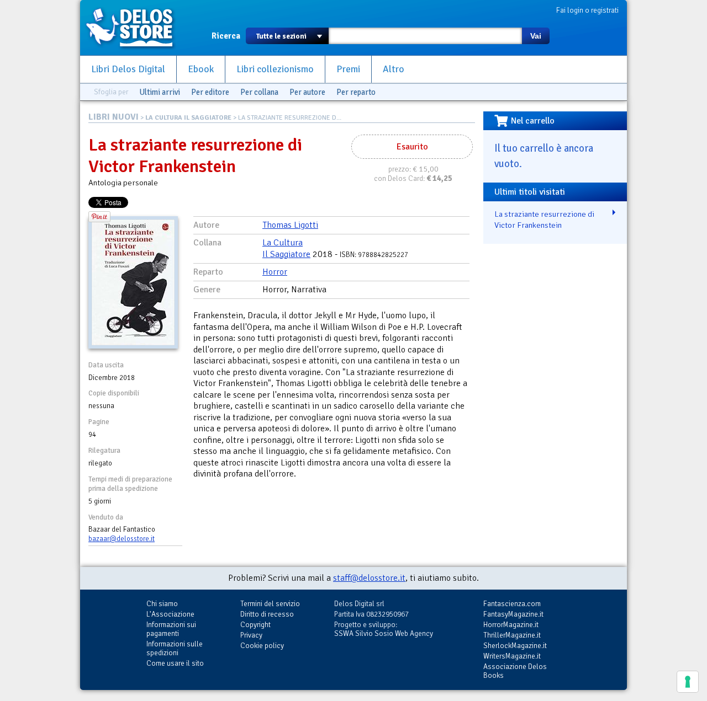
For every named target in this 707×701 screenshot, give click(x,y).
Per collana (259, 92)
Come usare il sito (175, 663)
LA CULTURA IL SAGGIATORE (188, 118)
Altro (393, 69)
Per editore (210, 92)
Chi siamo (162, 603)
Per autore (307, 92)
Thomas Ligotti (290, 225)
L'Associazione (170, 614)
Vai (535, 35)
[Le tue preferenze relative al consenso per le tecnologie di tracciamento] (687, 681)
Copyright (255, 624)
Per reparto (356, 92)
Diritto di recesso (267, 614)
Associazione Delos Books (515, 671)
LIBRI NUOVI (113, 116)
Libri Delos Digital (128, 69)
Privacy (251, 635)
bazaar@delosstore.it (121, 538)
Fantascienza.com (512, 603)
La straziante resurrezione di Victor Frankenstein (544, 220)
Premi (348, 69)
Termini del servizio (270, 603)
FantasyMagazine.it (513, 614)
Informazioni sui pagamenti (171, 629)
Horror (274, 271)
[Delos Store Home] (135, 27)
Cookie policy (262, 645)
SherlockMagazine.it (515, 645)
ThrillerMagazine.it (512, 635)
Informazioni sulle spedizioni (174, 648)
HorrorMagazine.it (511, 624)
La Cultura (282, 242)
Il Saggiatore (286, 254)
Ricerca (226, 36)
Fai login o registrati (587, 10)
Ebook (201, 69)
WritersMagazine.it (512, 656)
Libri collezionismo (275, 69)
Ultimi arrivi (159, 92)
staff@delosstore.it (369, 578)
